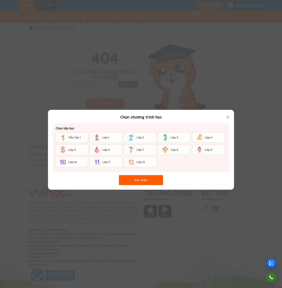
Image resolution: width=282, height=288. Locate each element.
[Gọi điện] (271, 277)
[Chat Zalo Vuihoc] (271, 263)
